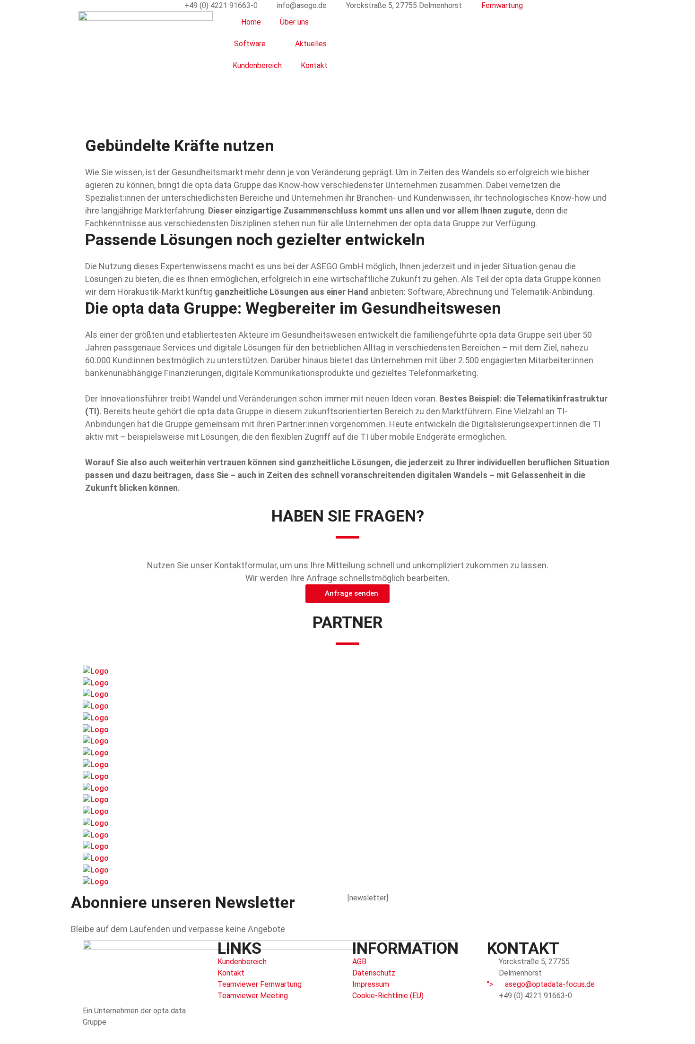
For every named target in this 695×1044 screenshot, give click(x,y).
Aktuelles (311, 43)
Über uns (294, 21)
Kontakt (314, 65)
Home (251, 21)
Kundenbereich (257, 65)
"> (541, 984)
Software (250, 43)
